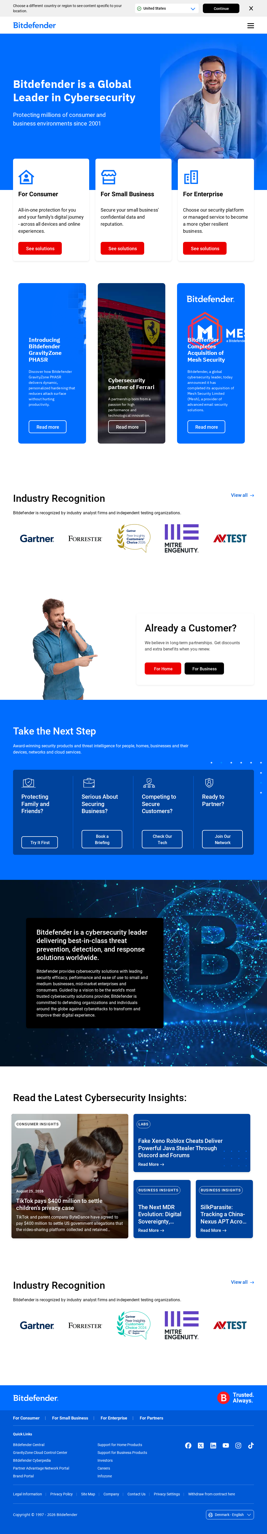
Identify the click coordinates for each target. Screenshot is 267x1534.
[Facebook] (188, 1445)
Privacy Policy (61, 1493)
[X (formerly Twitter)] (201, 1445)
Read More (69, 1176)
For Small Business (70, 1418)
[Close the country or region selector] (251, 8)
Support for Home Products (120, 1444)
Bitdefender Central (28, 1444)
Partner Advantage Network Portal (41, 1468)
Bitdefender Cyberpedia (32, 1460)
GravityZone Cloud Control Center (40, 1452)
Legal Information (27, 1493)
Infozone (105, 1476)
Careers (104, 1468)
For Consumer (26, 1418)
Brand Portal (23, 1476)
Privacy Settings (167, 1493)
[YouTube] (226, 1445)
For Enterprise (114, 1418)
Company (111, 1493)
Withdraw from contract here (211, 1493)
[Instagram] (238, 1445)
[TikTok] (251, 1445)
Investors (105, 1460)
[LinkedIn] (213, 1445)
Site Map (88, 1493)
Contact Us (136, 1493)
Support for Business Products (122, 1452)
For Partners (151, 1418)
